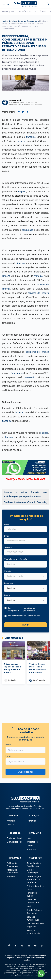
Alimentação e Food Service (34, 864)
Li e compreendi (21, 609)
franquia (38, 276)
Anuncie (11, 821)
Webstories (32, 842)
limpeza (21, 141)
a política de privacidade (29, 609)
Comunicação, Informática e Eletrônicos (34, 879)
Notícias (40, 11)
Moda (29, 906)
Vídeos (30, 845)
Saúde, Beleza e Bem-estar (34, 912)
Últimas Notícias (14, 842)
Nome (6, 524)
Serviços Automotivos (33, 918)
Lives (29, 838)
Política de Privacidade (12, 864)
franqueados (17, 373)
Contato (11, 824)
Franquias (8, 11)
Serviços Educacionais (33, 932)
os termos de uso (32, 616)
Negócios (25, 11)
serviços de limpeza (38, 293)
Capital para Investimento (15, 559)
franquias (31, 137)
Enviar (25, 625)
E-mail (8, 756)
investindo (30, 377)
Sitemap (11, 876)
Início (4, 21)
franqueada (27, 230)
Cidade (7, 571)
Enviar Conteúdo (15, 838)
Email (6, 536)
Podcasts (31, 849)
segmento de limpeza (37, 352)
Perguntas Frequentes (12, 871)
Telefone (7, 547)
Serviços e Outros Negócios (35, 925)
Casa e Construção (33, 871)
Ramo (7, 595)
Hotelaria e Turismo (32, 894)
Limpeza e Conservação (28, 21)
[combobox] (24, 576)
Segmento (8, 583)
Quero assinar (25, 771)
